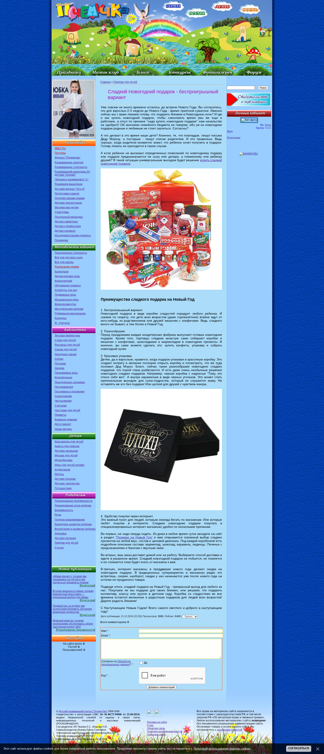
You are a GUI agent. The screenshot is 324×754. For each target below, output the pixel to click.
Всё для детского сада (69, 257)
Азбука (59, 358)
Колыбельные (63, 377)
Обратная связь (156, 728)
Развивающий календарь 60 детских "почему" (72, 173)
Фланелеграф (63, 280)
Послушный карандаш (69, 216)
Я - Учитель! (62, 323)
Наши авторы (63, 429)
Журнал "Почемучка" (67, 157)
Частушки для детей (67, 410)
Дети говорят (63, 424)
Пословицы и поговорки (69, 391)
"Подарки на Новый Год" (134, 537)
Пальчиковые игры (66, 372)
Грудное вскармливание (70, 519)
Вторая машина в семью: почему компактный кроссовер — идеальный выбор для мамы (73, 594)
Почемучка (61, 240)
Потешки (60, 363)
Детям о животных (66, 221)
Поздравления (64, 386)
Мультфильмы (64, 460)
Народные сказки (65, 354)
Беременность (64, 510)
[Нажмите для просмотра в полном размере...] (161, 288)
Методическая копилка (69, 308)
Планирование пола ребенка (73, 505)
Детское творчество (67, 483)
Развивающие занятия (69, 162)
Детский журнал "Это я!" (70, 188)
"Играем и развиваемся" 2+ (72, 179)
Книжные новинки (66, 419)
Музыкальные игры (67, 299)
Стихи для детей (65, 340)
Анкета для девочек (67, 446)
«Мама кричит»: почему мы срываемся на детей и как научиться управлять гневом (70, 579)
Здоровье (61, 533)
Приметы (60, 414)
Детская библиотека (67, 335)
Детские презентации (68, 202)
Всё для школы (64, 262)
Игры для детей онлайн (69, 465)
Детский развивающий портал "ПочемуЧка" (83, 711)
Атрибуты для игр (66, 290)
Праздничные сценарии (70, 382)
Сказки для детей (66, 349)
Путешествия (63, 488)
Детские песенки (65, 478)
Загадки (59, 368)
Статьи (59, 547)
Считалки (61, 405)
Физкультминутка (65, 304)
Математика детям (66, 207)
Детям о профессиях (68, 226)
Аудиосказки (62, 469)
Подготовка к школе (67, 193)
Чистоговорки (63, 400)
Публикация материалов (70, 313)
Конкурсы (61, 318)
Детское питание (65, 538)
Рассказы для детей (67, 344)
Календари (62, 271)
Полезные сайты (156, 734)
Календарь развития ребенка (73, 524)
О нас (150, 725)
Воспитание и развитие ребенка (75, 528)
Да (145, 662)
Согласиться (298, 748)
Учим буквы (62, 212)
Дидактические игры (67, 276)
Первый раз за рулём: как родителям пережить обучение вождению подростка (72, 609)
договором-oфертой (229, 729)
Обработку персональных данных (116, 663)
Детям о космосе (65, 230)
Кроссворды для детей (69, 441)
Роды (58, 514)
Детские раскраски (66, 450)
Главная (105, 82)
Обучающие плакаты (68, 285)
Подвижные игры (65, 294)
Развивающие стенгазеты (71, 167)
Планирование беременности (73, 500)
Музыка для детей (66, 455)
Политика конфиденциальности (164, 731)
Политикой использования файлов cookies (222, 748)
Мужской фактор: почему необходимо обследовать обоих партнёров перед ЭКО (73, 623)
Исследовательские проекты (73, 235)
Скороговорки (63, 396)
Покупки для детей (66, 542)
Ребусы (59, 474)
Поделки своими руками (70, 198)
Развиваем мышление (69, 184)
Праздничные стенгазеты (71, 252)
